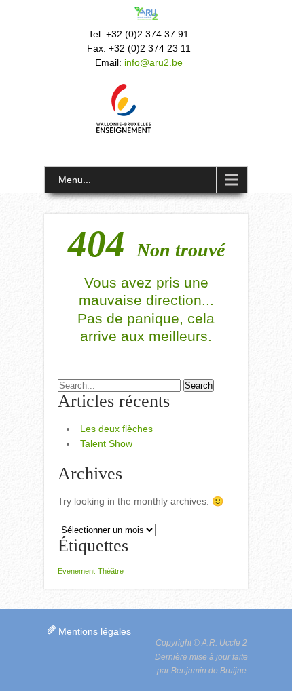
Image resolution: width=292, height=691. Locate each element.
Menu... (74, 179)
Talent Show (106, 443)
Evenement (76, 571)
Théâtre (111, 571)
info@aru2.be (153, 62)
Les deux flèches (116, 428)
